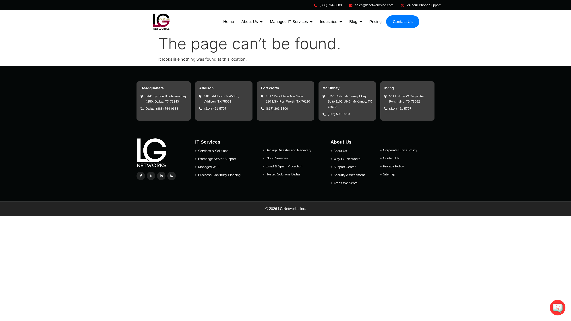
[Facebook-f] (141, 176)
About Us (249, 21)
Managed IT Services (289, 21)
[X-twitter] (151, 176)
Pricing (375, 21)
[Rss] (171, 176)
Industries (328, 21)
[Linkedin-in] (161, 176)
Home (228, 21)
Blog (353, 21)
